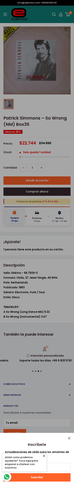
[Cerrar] (69, 438)
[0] (68, 14)
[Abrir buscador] (54, 14)
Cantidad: (10, 167)
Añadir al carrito (37, 180)
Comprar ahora (37, 192)
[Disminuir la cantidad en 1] (23, 167)
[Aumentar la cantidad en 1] (41, 167)
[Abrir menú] (5, 14)
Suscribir (37, 477)
